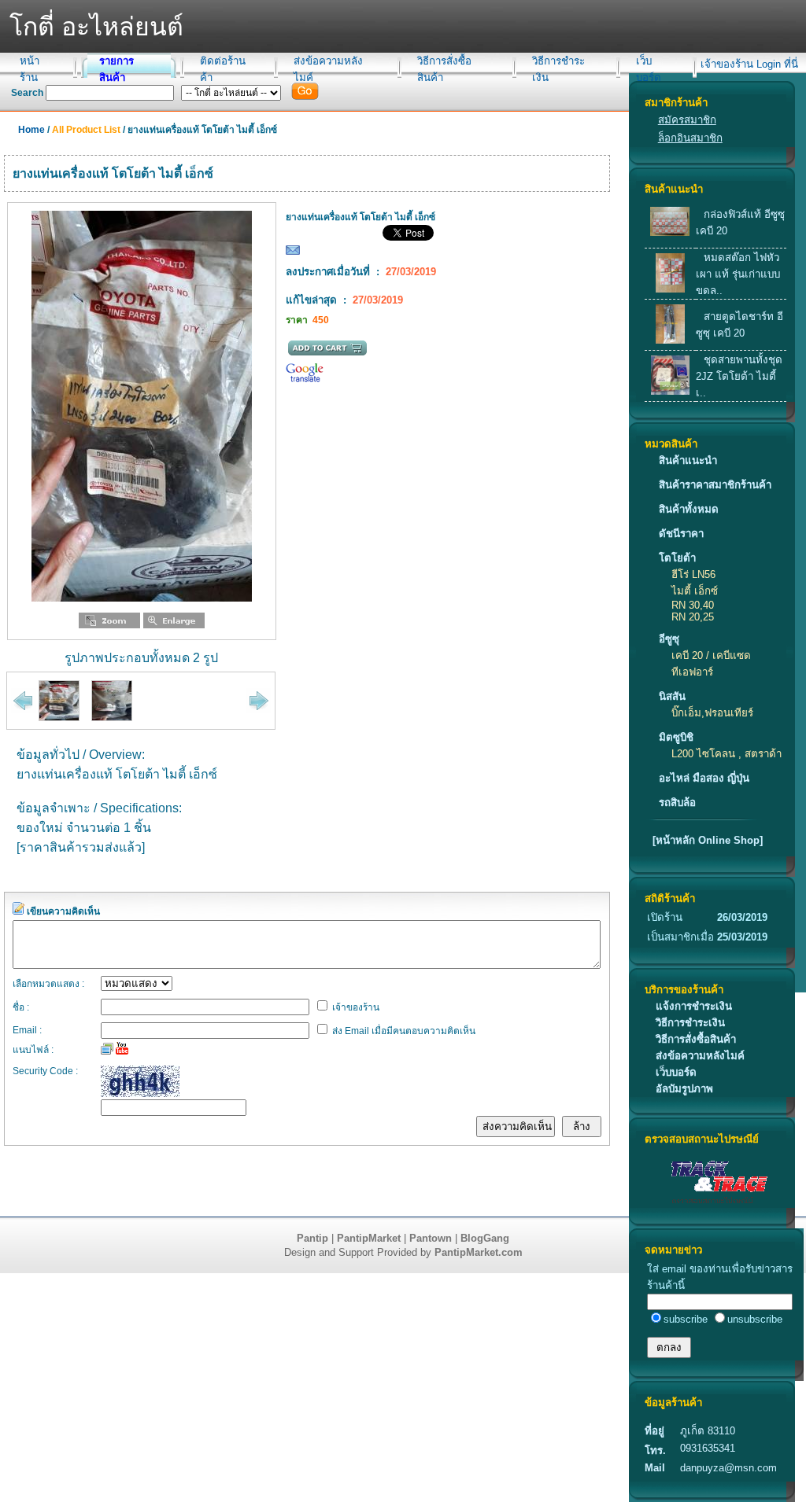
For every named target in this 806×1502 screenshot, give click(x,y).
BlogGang (484, 1238)
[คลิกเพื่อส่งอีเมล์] (293, 254)
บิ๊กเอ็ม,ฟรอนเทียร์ (712, 713)
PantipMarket (369, 1238)
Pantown (430, 1238)
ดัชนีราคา (681, 533)
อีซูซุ (669, 639)
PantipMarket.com (478, 1252)
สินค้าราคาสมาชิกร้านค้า (715, 485)
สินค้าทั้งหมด (689, 509)
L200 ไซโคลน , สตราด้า (726, 754)
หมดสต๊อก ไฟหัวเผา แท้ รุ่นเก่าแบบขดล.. (738, 274)
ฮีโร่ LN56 (693, 574)
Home (31, 129)
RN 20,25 (692, 617)
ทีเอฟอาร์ (692, 672)
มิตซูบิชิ (676, 737)
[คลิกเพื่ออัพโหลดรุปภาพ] (107, 1048)
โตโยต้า (677, 558)
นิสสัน (672, 696)
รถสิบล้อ (677, 802)
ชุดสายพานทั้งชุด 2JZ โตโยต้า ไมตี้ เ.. (739, 376)
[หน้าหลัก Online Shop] (708, 840)
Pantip (312, 1238)
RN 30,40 (692, 605)
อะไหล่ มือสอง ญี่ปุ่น (704, 778)
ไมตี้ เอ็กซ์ (694, 591)
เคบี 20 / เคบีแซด (711, 655)
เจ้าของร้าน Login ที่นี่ (749, 64)
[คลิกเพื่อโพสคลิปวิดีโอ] (122, 1048)
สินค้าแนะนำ (688, 460)
